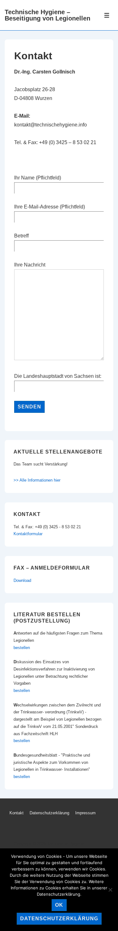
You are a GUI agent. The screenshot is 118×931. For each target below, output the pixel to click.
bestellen (22, 647)
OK (59, 905)
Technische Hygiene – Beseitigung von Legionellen (47, 15)
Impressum (85, 813)
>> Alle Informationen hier (37, 480)
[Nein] (110, 890)
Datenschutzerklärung (49, 813)
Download (22, 580)
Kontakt (16, 813)
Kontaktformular (28, 533)
